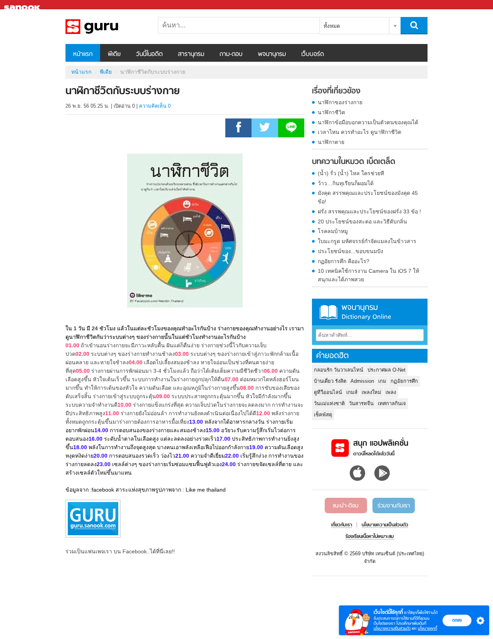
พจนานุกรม (272, 54)
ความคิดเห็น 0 (155, 106)
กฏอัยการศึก (404, 381)
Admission (362, 381)
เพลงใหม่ (371, 392)
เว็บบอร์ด (312, 54)
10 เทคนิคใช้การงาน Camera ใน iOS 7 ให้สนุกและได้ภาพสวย (368, 275)
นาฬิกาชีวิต (331, 112)
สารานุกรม (191, 54)
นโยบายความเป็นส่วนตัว (392, 628)
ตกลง (457, 620)
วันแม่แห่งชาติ (329, 403)
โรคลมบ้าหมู (333, 231)
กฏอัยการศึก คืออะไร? (343, 261)
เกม (382, 381)
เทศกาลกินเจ (392, 403)
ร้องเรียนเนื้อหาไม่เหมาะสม (369, 537)
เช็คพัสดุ (323, 415)
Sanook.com (23, 5)
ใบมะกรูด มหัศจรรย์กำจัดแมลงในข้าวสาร (367, 241)
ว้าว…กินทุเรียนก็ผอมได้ (346, 183)
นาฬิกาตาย (331, 142)
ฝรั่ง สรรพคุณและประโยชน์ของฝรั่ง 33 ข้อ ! (369, 211)
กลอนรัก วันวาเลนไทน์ (338, 370)
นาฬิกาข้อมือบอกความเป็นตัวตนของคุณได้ (368, 122)
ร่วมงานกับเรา (393, 506)
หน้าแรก (82, 54)
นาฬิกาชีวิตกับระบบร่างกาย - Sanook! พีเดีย (105, 26)
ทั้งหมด (332, 26)
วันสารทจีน (361, 403)
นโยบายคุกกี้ (427, 628)
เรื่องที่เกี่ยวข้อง (336, 91)
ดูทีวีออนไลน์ (328, 392)
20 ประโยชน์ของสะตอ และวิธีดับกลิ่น (362, 221)
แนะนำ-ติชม (346, 506)
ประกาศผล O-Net (386, 370)
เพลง (391, 392)
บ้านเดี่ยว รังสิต (330, 381)
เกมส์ (351, 392)
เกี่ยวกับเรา (341, 525)
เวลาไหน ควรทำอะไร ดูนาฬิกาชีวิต (359, 132)
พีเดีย (114, 54)
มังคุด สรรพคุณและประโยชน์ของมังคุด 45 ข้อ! (368, 197)
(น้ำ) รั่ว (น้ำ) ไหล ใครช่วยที (351, 173)
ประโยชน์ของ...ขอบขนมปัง (350, 251)
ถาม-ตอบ (231, 54)
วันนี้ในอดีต (149, 54)
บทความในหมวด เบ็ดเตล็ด (353, 162)
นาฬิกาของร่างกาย (340, 102)
